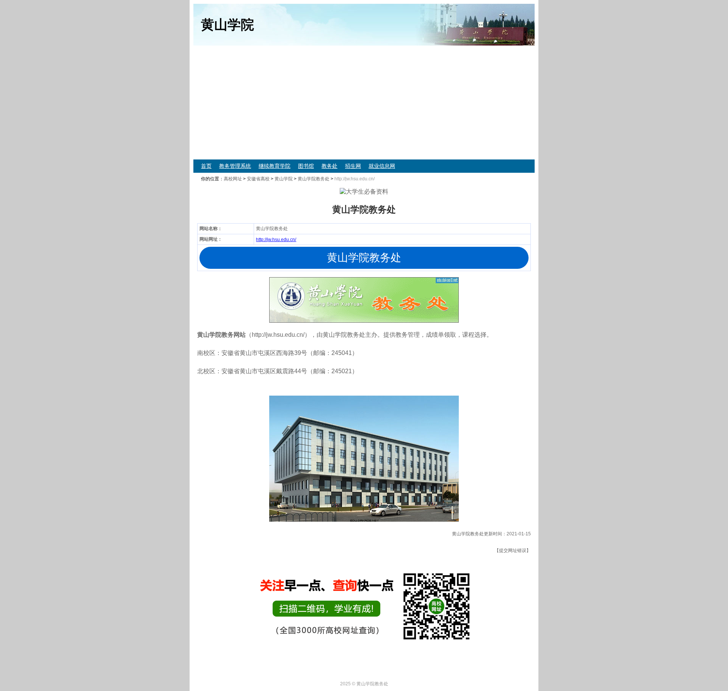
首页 (206, 166)
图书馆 (306, 166)
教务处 (329, 166)
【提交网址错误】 (512, 550)
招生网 (353, 166)
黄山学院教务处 (313, 178)
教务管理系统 (235, 166)
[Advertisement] (364, 102)
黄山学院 (284, 178)
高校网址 (233, 178)
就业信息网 (382, 166)
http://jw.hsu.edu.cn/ (276, 239)
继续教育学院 (274, 166)
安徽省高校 (258, 178)
